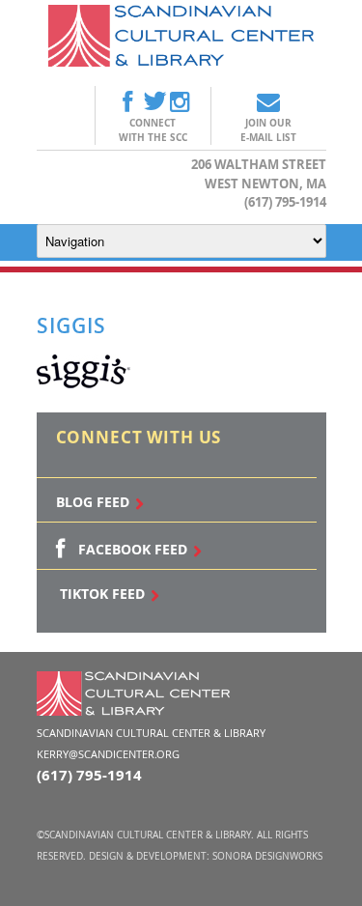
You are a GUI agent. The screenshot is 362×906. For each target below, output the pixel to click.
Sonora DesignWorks (267, 856)
